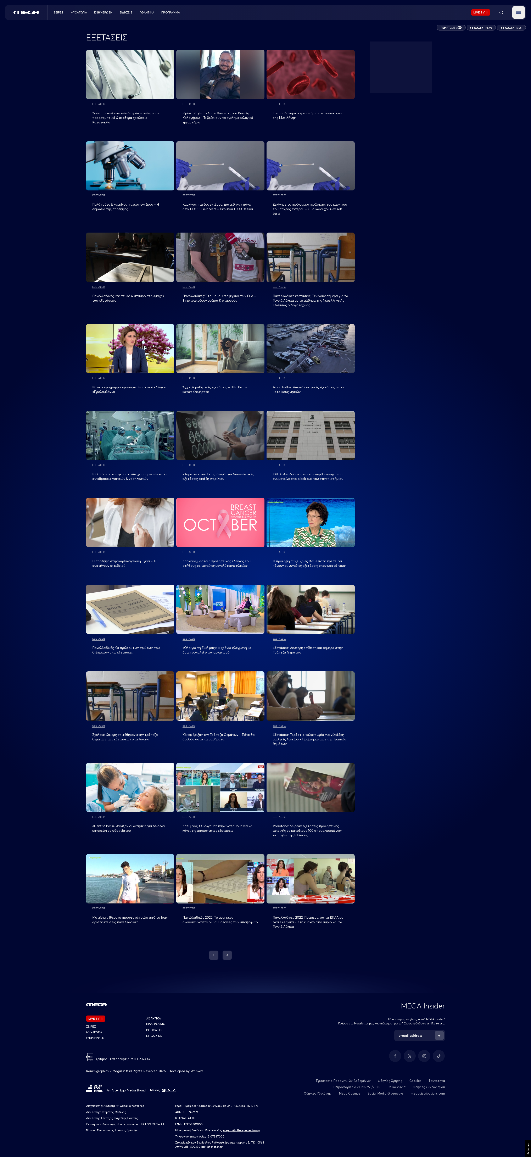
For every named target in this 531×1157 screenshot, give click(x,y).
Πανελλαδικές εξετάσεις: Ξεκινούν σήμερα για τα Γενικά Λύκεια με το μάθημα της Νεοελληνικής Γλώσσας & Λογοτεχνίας (310, 300)
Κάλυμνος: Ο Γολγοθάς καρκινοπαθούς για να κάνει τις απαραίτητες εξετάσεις (217, 828)
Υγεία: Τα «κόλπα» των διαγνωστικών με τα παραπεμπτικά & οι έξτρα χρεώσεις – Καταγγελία (125, 117)
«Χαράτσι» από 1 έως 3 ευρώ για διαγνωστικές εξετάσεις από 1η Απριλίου (218, 476)
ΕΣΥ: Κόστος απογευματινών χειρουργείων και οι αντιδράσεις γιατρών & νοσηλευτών (129, 476)
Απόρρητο (528, 1148)
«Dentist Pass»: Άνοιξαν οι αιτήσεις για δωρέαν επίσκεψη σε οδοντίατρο (128, 828)
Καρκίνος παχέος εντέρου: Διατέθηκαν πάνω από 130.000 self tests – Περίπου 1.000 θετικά (218, 206)
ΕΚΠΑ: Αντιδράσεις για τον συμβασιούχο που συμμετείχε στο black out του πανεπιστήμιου (308, 476)
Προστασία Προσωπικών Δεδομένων (343, 1081)
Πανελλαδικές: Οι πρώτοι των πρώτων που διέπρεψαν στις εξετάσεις (126, 650)
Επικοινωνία (396, 1087)
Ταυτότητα (437, 1081)
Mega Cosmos (349, 1093)
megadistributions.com (428, 1093)
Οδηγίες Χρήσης (390, 1081)
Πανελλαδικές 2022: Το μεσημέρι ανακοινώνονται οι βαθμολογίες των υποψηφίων (220, 919)
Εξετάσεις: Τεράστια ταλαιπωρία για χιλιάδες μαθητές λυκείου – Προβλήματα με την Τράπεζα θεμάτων (309, 739)
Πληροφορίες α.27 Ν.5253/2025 (356, 1087)
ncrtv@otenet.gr (212, 1146)
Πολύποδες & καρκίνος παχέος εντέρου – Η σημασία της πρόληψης (125, 206)
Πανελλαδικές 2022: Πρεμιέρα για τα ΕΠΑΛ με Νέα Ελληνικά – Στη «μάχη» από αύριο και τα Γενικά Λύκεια (308, 922)
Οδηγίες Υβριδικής (318, 1093)
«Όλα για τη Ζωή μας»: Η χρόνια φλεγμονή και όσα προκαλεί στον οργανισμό (217, 650)
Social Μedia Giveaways (386, 1093)
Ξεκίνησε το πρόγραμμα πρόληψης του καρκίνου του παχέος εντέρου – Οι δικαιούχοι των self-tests (310, 209)
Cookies (415, 1081)
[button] (518, 12)
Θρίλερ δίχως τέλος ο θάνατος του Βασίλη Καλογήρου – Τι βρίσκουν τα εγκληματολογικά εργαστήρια (218, 117)
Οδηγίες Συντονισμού (429, 1087)
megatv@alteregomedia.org (241, 1130)
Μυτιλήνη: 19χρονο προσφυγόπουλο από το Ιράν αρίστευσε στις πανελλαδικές (130, 919)
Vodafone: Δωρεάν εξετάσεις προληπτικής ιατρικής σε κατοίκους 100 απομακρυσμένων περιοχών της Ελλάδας (307, 830)
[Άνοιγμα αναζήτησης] (501, 12)
